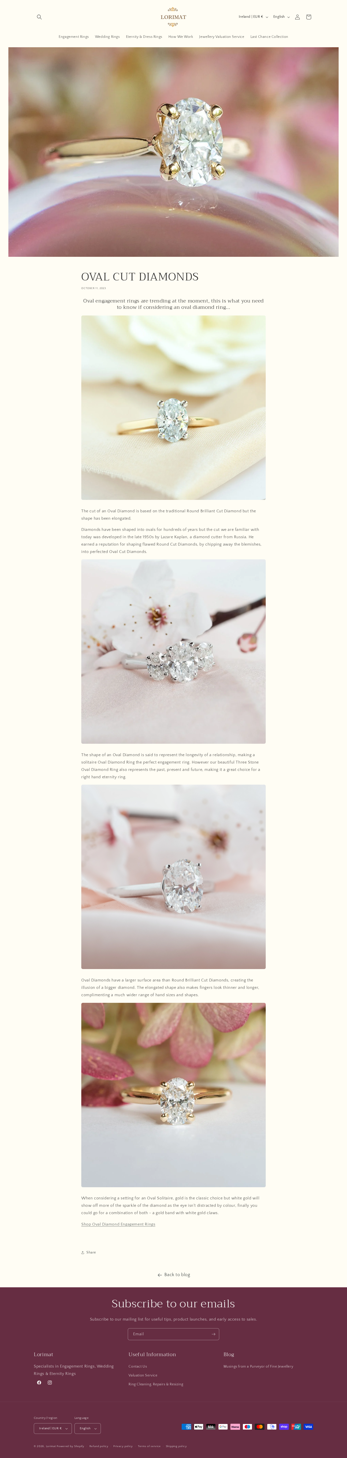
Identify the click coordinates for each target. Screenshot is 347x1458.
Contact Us (138, 1367)
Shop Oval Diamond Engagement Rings (118, 1224)
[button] (39, 17)
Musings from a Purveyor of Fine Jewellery (258, 1367)
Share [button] (91, 1252)
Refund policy (98, 1446)
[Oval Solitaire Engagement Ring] (173, 499)
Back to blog (177, 1274)
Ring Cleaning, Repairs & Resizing (156, 1384)
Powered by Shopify (70, 1446)
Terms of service (149, 1446)
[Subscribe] (213, 1334)
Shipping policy (176, 1446)
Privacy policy (123, 1446)
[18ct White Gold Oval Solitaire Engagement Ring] (173, 968)
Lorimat (51, 1446)
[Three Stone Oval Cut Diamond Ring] (173, 743)
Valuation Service (143, 1375)
